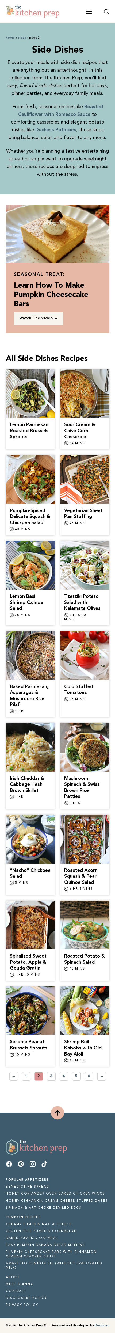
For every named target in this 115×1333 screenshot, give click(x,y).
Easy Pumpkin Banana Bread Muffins (45, 1245)
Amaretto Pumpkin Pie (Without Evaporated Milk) (54, 1265)
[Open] (89, 12)
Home (10, 37)
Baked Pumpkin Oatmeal (32, 1238)
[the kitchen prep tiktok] (44, 1165)
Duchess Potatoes (55, 130)
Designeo (102, 1325)
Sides (22, 37)
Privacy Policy (22, 1305)
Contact (15, 1291)
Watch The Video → (38, 318)
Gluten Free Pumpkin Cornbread (41, 1231)
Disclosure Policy (26, 1298)
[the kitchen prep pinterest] (21, 1165)
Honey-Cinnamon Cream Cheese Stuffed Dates (57, 1201)
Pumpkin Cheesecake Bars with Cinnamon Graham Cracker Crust (51, 1254)
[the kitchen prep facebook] (9, 1165)
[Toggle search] (106, 11)
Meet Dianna (19, 1284)
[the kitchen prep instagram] (32, 1165)
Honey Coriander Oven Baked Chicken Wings (55, 1193)
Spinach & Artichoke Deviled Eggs (44, 1207)
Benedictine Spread (27, 1186)
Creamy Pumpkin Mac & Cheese (39, 1224)
